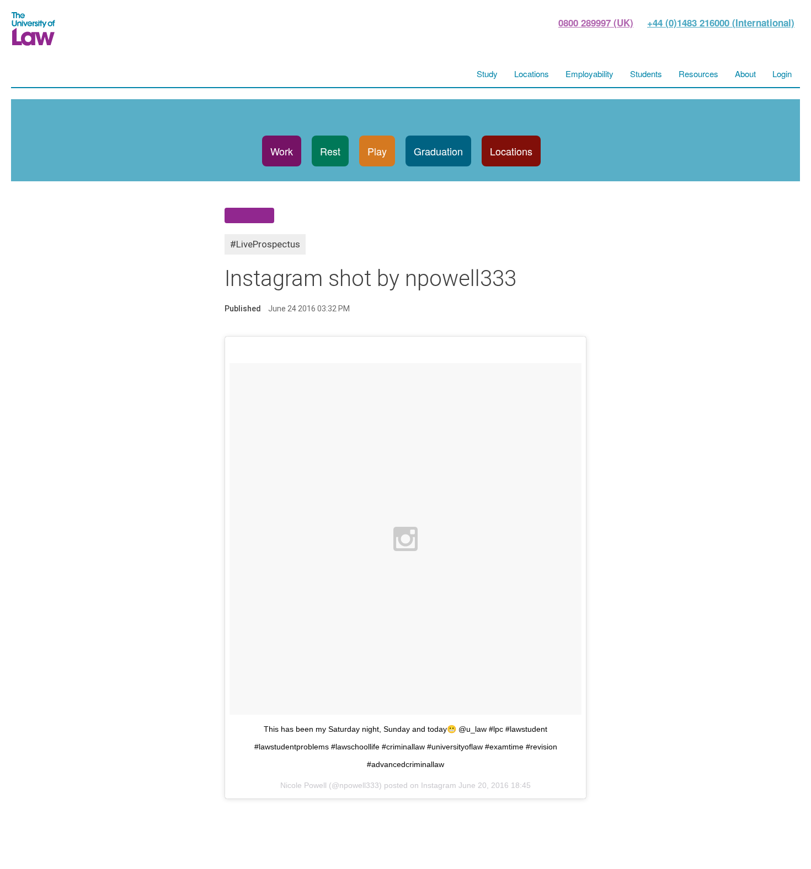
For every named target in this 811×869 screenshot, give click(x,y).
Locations (511, 151)
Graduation (438, 151)
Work (281, 151)
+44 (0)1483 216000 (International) (720, 22)
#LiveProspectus (265, 244)
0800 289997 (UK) (595, 22)
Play (377, 151)
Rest (330, 151)
